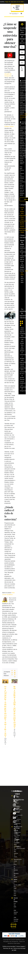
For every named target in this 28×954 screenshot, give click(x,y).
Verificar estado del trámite (18, 807)
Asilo (22, 213)
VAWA (22, 232)
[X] (14, 671)
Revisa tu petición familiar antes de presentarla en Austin (14, 707)
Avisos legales (20, 946)
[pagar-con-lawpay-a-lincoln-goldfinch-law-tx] (14, 933)
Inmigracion (23, 228)
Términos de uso (8, 948)
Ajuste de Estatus (22, 209)
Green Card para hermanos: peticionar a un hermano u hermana (5, 711)
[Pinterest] (14, 675)
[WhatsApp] (12, 675)
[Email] (14, 677)
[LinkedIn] (14, 673)
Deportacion (23, 215)
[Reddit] (12, 673)
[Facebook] (12, 671)
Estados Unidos (9, 126)
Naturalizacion (24, 230)
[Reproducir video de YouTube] (9, 55)
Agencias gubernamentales (21, 847)
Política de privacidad (9, 946)
